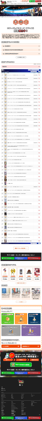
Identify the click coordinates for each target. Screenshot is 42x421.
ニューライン (22, 405)
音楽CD (22, 398)
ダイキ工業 (22, 403)
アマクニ (2, 404)
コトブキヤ (22, 401)
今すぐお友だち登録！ (23, 365)
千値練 (32, 403)
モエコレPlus (32, 401)
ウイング (12, 404)
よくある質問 (18, 3)
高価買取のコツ (26, 346)
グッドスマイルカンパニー (14, 407)
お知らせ (25, 3)
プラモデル (12, 398)
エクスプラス (2, 405)
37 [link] (38, 71)
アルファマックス (13, 403)
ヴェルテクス (32, 405)
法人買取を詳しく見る (11, 334)
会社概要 (28, 3)
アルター (12, 402)
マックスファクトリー (23, 407)
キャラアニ (2, 401)
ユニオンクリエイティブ (34, 402)
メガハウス (22, 408)
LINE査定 (32, 1)
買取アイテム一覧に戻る (20, 248)
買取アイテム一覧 (3, 390)
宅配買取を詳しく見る (7, 322)
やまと (12, 401)
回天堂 (32, 404)
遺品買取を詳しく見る (31, 334)
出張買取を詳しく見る (21, 322)
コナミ (22, 402)
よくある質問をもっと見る (21, 57)
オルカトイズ (12, 405)
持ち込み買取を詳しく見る (34, 322)
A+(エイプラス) (3, 406)
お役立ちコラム (21, 3)
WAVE (2, 408)
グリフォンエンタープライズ (14, 408)
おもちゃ (2, 398)
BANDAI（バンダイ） (3, 402)
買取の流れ (12, 410)
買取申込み (39, 1)
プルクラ (2, 403)
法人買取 (2, 415)
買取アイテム (8, 3)
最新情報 (22, 411)
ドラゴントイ (22, 404)
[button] (3, 72)
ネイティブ (22, 406)
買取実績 (15, 3)
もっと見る (21, 301)
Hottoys (2, 407)
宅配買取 (2, 411)
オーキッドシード (13, 406)
